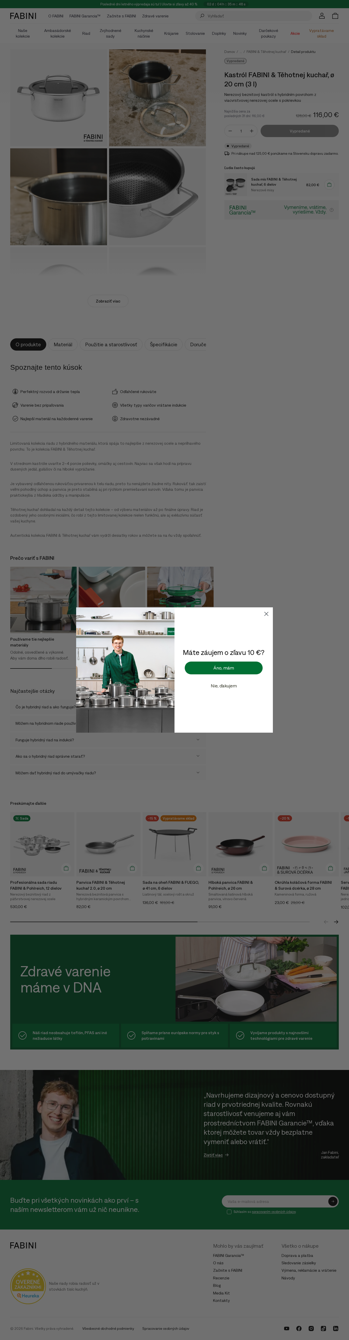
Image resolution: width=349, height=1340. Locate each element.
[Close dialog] (266, 613)
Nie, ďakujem (224, 685)
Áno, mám (223, 668)
